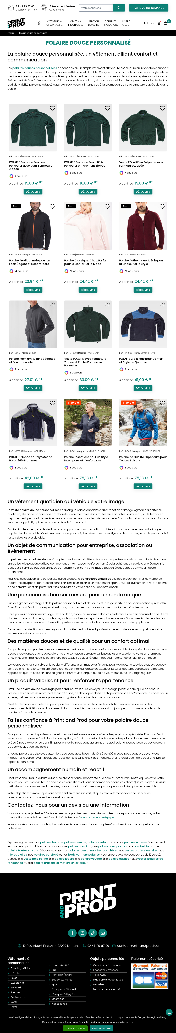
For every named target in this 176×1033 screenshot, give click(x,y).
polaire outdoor (120, 859)
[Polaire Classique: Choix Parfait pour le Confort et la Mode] (88, 226)
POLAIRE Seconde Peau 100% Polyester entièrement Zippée (84, 163)
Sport (55, 984)
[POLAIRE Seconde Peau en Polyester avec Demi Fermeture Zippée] (33, 128)
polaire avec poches (112, 846)
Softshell (16, 987)
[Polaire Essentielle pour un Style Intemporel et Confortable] (88, 422)
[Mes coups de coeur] (152, 23)
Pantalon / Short (62, 975)
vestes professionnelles (141, 850)
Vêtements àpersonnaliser (54, 23)
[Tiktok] (92, 933)
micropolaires (17, 855)
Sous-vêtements (62, 979)
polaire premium (79, 846)
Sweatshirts (18, 982)
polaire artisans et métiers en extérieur (60, 863)
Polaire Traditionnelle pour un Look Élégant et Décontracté (29, 262)
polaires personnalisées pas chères (93, 850)
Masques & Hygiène (64, 994)
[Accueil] (39, 23)
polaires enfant (98, 842)
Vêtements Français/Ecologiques (143, 1017)
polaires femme (75, 842)
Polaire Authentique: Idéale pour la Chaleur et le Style (141, 262)
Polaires (15, 992)
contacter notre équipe (97, 817)
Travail (15, 1007)
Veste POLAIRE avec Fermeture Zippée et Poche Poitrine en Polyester (85, 362)
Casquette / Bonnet (64, 989)
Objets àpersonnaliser (75, 23)
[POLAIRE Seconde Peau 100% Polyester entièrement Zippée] (88, 128)
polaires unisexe (135, 842)
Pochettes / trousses (106, 970)
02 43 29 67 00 (25, 6)
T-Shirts (15, 973)
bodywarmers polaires (84, 855)
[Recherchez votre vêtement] (119, 8)
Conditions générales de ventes (43, 1017)
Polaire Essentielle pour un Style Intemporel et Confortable (86, 458)
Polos (14, 978)
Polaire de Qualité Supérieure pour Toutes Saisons (143, 458)
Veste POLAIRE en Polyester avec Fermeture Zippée (141, 163)
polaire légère (64, 859)
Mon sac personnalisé (106, 989)
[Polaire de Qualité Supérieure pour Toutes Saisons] (143, 422)
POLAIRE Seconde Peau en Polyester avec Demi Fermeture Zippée (30, 165)
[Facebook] (72, 933)
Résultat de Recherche (97, 1017)
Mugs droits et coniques (108, 979)
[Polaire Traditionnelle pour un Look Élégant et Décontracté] (33, 226)
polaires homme (51, 842)
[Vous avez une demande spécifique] (146, 23)
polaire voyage (91, 859)
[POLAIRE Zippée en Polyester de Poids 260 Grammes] (33, 422)
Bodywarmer (18, 997)
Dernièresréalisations (110, 23)
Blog (163, 1017)
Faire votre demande (149, 8)
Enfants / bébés (20, 968)
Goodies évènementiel (107, 965)
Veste (14, 1002)
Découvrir (33, 191)
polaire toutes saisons (23, 850)
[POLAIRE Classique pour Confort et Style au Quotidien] (143, 324)
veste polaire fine (36, 859)
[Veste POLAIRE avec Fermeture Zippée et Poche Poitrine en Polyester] (88, 324)
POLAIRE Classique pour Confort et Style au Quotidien (141, 360)
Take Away (99, 975)
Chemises (58, 999)
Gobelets (98, 984)
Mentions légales (17, 1017)
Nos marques (117, 1017)
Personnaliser (101, 1028)
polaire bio (141, 846)
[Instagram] (82, 933)
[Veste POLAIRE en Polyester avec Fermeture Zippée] (143, 128)
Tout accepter (75, 1028)
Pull (54, 970)
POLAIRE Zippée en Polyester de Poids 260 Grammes (30, 458)
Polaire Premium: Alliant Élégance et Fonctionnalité (32, 360)
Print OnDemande (93, 23)
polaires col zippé (46, 855)
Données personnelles (73, 1017)
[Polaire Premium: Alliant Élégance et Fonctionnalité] (33, 324)
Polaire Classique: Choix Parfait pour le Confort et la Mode (86, 262)
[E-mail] (102, 933)
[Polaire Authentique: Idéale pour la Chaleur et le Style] (143, 226)
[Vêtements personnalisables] (16, 23)
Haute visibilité (60, 965)
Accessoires (59, 1003)
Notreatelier (126, 23)
